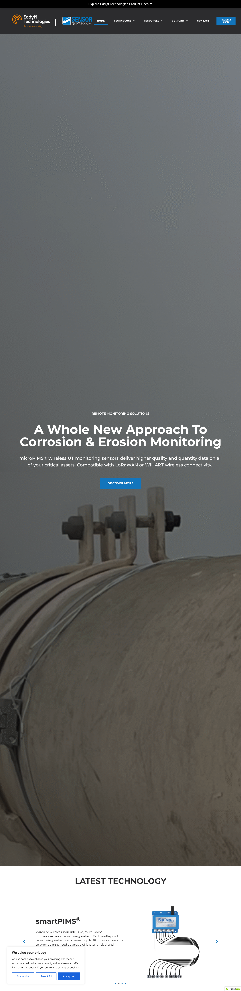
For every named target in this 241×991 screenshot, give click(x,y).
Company (178, 20)
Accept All (69, 976)
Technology (122, 20)
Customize (23, 976)
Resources (151, 20)
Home (101, 20)
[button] (24, 941)
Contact (203, 20)
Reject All (46, 976)
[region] (46, 965)
